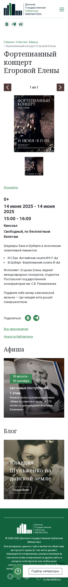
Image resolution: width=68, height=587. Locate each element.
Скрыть (61, 563)
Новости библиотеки (18, 336)
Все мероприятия (16, 329)
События (21, 42)
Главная (9, 42)
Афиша (33, 42)
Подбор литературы (45, 571)
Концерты (11, 187)
